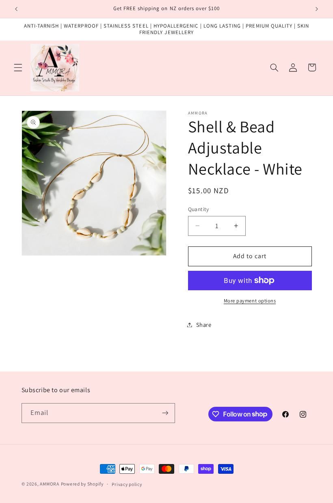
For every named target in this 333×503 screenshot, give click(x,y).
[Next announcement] (317, 9)
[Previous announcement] (16, 9)
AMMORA (49, 484)
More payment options (250, 300)
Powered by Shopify (82, 484)
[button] (18, 67)
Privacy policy (127, 484)
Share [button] (204, 324)
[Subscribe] (165, 413)
